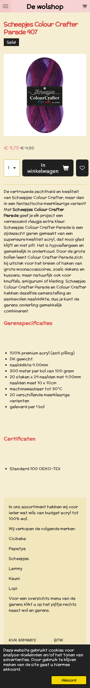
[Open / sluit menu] (5, 6)
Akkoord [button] (69, 680)
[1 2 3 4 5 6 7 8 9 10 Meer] (12, 167)
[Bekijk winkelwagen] (84, 6)
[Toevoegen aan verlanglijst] (82, 167)
